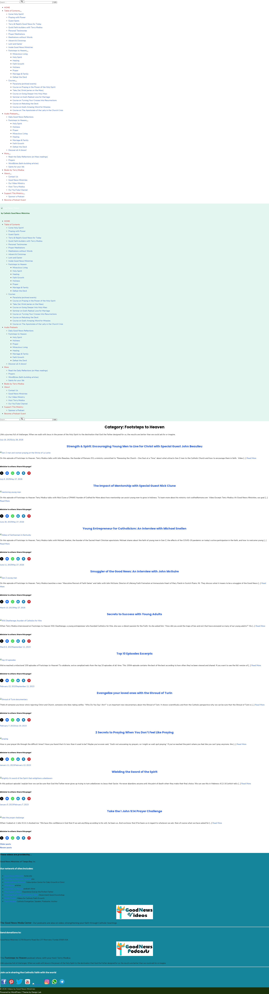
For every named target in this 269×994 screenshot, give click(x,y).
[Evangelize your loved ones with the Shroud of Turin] (13, 699)
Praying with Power (17, 17)
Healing (16, 60)
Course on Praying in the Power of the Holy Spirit (34, 87)
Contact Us (13, 176)
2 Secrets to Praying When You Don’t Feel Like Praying (135, 732)
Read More (251, 458)
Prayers (11, 160)
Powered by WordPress (10, 992)
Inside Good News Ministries (20, 47)
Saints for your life (16, 167)
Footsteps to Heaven (17, 50)
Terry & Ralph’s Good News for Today (24, 24)
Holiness (16, 67)
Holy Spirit (17, 57)
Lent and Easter (15, 44)
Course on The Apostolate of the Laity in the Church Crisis (38, 110)
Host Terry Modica (16, 186)
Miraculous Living (20, 54)
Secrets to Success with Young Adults (134, 614)
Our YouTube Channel (18, 190)
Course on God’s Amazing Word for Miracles (31, 107)
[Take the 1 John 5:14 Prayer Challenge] (12, 817)
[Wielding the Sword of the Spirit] (26, 778)
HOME (7, 7)
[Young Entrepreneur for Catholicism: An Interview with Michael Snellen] (15, 535)
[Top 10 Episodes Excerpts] (8, 660)
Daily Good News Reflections (20, 117)
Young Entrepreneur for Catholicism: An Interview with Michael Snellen (134, 528)
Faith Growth (18, 64)
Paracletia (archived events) (24, 83)
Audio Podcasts (11, 113)
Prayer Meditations (16, 34)
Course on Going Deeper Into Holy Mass (30, 93)
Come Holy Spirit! (16, 14)
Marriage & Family (20, 74)
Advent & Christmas (17, 40)
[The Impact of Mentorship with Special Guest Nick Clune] (10, 492)
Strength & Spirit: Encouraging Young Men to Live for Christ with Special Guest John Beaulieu (134, 446)
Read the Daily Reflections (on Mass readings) (28, 157)
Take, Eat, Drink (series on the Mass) (28, 90)
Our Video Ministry (16, 183)
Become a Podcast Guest (15, 200)
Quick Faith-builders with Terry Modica (25, 27)
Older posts (5, 844)
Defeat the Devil (20, 77)
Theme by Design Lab (31, 992)
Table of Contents (12, 10)
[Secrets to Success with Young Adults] (21, 620)
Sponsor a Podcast (16, 196)
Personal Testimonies (17, 30)
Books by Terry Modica (14, 170)
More (6, 153)
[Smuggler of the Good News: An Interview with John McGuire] (8, 578)
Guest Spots (13, 20)
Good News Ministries (17, 180)
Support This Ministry (13, 193)
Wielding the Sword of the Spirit (134, 772)
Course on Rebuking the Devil (25, 103)
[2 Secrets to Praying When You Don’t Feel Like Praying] (4, 739)
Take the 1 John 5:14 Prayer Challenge (134, 811)
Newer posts (6, 847)
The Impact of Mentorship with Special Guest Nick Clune (134, 486)
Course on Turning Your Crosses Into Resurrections (35, 100)
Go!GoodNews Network (14, 882)
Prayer (15, 70)
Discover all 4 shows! (17, 150)
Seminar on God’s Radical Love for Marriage (31, 97)
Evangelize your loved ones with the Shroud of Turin (134, 693)
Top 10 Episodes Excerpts (135, 654)
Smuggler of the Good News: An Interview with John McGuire (134, 571)
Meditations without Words (20, 37)
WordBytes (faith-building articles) (23, 163)
